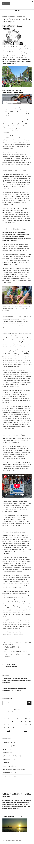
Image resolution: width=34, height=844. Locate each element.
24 (26, 724)
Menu (17, 10)
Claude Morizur (19, 16)
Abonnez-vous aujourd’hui (12, 652)
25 (30, 724)
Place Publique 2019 (8, 766)
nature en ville (21, 140)
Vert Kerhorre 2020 (8, 772)
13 (8, 721)
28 (13, 727)
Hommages (5, 752)
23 (21, 724)
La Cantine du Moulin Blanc (10, 756)
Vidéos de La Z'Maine (8, 776)
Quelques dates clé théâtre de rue (12, 769)
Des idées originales (8, 390)
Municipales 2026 (7, 759)
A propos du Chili (7, 742)
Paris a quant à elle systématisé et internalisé (15, 462)
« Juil (8, 731)
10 (26, 718)
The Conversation (11, 666)
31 (26, 727)
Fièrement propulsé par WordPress (11, 840)
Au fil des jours (10, 664)
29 (17, 727)
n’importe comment (12, 414)
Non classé (5, 762)
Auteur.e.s (5, 749)
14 (13, 721)
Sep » (25, 731)
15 (17, 721)
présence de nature (8, 214)
